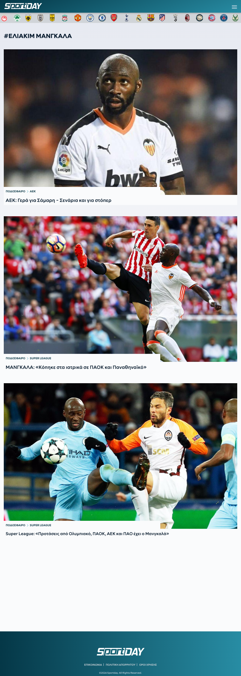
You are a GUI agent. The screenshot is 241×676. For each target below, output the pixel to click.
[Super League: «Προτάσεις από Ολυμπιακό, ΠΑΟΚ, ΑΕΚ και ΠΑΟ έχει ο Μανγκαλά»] (120, 456)
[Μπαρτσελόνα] (151, 18)
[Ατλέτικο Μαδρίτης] (163, 18)
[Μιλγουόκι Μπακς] (236, 18)
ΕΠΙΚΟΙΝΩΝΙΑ (93, 664)
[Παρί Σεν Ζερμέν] (224, 18)
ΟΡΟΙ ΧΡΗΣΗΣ (148, 664)
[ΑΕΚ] (29, 18)
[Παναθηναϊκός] (17, 18)
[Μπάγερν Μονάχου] (212, 18)
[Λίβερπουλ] (65, 18)
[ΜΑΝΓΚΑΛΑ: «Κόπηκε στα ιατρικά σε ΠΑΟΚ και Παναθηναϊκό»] (120, 289)
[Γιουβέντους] (175, 18)
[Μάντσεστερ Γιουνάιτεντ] (78, 18)
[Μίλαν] (187, 18)
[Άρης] (53, 18)
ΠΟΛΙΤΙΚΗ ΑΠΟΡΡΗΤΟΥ (121, 664)
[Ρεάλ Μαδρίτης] (139, 18)
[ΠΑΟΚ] (41, 18)
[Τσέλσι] (102, 18)
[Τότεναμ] (126, 18)
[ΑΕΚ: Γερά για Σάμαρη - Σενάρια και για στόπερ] (120, 122)
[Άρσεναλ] (114, 18)
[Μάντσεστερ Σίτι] (90, 18)
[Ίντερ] (199, 18)
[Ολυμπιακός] (5, 18)
